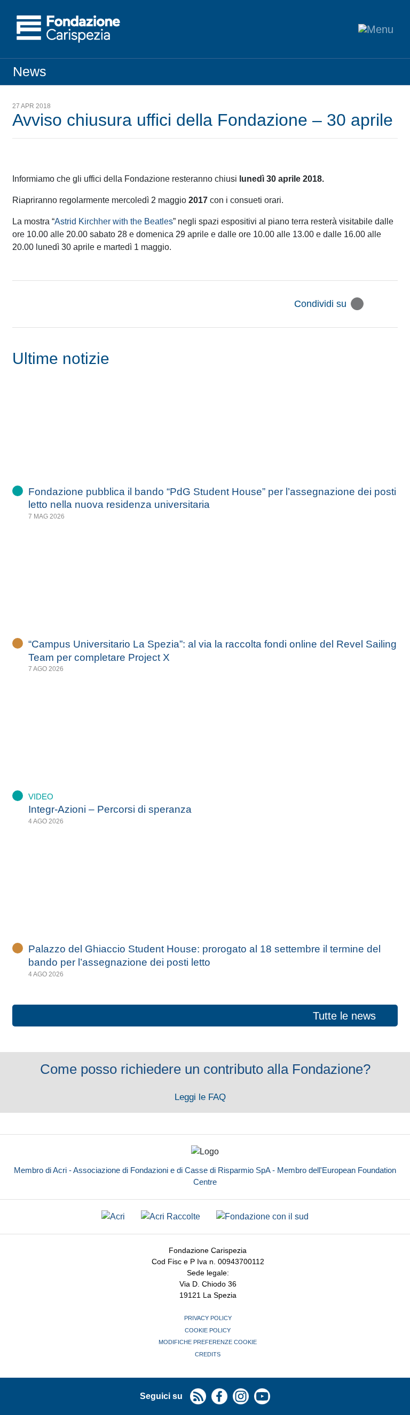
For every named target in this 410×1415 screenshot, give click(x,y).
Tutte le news (344, 1016)
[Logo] (68, 29)
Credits (207, 1354)
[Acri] (113, 1217)
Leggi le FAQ (201, 1097)
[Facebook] (374, 303)
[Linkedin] (391, 303)
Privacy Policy (208, 1318)
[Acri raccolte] (170, 1217)
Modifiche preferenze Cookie (208, 1342)
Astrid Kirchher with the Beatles (113, 221)
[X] (357, 303)
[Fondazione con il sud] (262, 1217)
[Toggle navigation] (375, 29)
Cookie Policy (208, 1330)
